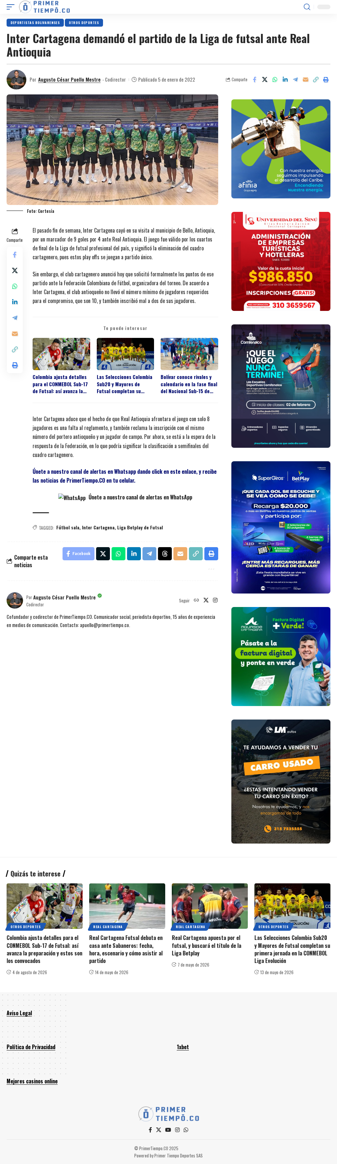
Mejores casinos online (32, 1081)
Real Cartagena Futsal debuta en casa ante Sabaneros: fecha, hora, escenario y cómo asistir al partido (126, 949)
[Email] (305, 79)
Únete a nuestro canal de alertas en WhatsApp (139, 497)
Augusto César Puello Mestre (69, 79)
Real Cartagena (108, 926)
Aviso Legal (19, 1013)
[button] (12, 7)
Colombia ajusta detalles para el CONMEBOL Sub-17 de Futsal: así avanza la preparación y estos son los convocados (60, 383)
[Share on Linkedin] (285, 79)
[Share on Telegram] (295, 79)
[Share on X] (264, 79)
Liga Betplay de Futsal (140, 527)
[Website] (196, 600)
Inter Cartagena (98, 527)
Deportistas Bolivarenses (35, 22)
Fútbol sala (67, 527)
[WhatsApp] (186, 1130)
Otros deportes (84, 22)
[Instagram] (215, 600)
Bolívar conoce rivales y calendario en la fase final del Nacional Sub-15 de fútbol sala (189, 383)
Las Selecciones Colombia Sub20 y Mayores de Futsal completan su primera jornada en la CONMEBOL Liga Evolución (124, 383)
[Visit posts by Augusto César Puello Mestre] (16, 79)
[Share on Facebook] (254, 79)
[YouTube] (168, 1130)
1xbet (183, 1047)
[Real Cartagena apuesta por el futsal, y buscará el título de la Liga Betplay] (210, 906)
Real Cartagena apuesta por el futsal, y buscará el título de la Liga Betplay (206, 945)
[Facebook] (150, 1130)
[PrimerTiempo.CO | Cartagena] (44, 7)
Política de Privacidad (31, 1047)
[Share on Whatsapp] (274, 79)
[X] (206, 600)
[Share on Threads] (165, 553)
